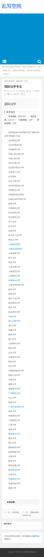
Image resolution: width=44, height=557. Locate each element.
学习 (11, 94)
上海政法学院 (14, 244)
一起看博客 (25, 552)
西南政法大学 (14, 434)
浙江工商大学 (14, 321)
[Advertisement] (22, 35)
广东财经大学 (14, 393)
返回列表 (15, 512)
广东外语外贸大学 (16, 407)
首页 (12, 81)
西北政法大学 (14, 470)
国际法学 (19, 81)
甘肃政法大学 (14, 479)
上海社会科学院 (15, 249)
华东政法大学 (14, 280)
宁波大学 (12, 316)
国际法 (23, 94)
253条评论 (21, 91)
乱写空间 (11, 6)
